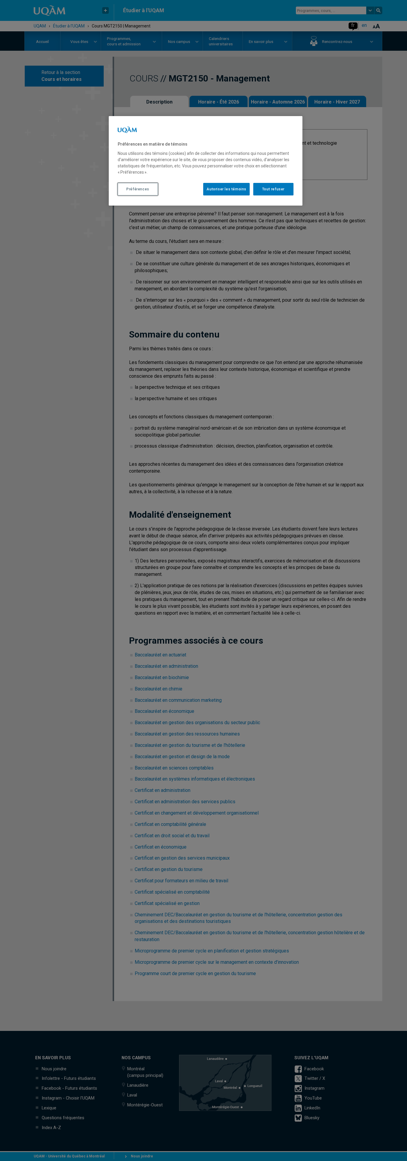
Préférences (137, 189)
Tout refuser (273, 189)
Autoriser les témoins (226, 189)
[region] (205, 161)
